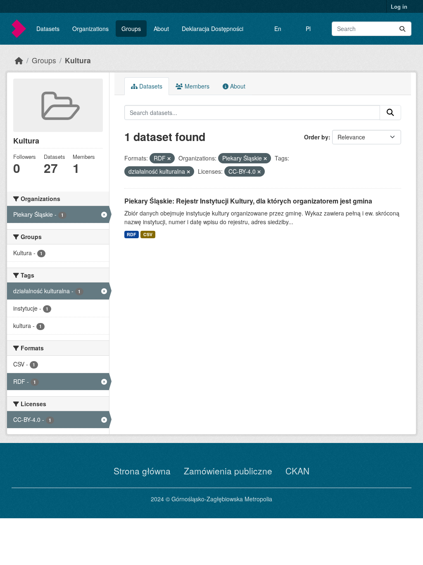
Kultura (78, 60)
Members (196, 86)
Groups (131, 28)
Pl (308, 28)
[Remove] (169, 158)
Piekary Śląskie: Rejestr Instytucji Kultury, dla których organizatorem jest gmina (248, 201)
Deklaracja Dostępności (212, 28)
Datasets (47, 28)
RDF (131, 234)
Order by (316, 137)
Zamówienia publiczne (228, 470)
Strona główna (142, 470)
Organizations (90, 28)
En (277, 28)
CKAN (297, 470)
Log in (399, 6)
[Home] (19, 60)
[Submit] (402, 29)
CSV (147, 234)
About (161, 28)
